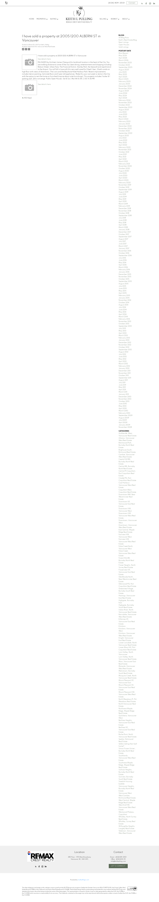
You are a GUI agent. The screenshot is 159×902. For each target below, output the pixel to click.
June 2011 (122, 385)
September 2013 (125, 326)
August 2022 (124, 135)
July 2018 (122, 218)
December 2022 (125, 126)
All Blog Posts (124, 38)
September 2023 (125, 107)
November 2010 (125, 399)
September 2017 (125, 237)
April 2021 (123, 159)
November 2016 (125, 251)
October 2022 (124, 131)
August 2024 (124, 91)
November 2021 (125, 150)
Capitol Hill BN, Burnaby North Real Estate (126, 461)
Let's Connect (118, 866)
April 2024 (123, 98)
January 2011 (124, 394)
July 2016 (122, 258)
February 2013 (124, 338)
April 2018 (122, 225)
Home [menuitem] (31, 19)
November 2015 (125, 277)
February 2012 (124, 366)
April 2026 (123, 58)
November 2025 (125, 63)
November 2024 (125, 88)
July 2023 (123, 112)
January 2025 (124, 84)
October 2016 (124, 253)
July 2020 (123, 173)
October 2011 (124, 375)
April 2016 (123, 265)
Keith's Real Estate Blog (128, 40)
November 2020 (125, 166)
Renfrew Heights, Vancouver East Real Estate (127, 723)
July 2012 (122, 354)
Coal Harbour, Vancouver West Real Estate (127, 485)
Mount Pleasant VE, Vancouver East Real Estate (127, 687)
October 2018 (124, 213)
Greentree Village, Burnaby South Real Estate (126, 591)
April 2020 (123, 178)
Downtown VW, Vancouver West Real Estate (127, 516)
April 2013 (123, 333)
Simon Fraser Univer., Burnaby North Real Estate (127, 751)
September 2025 (125, 67)
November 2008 (125, 427)
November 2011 (125, 373)
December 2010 (125, 397)
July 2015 (122, 286)
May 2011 (122, 387)
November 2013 (125, 321)
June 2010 (123, 404)
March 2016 (123, 267)
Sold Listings (124, 47)
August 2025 (124, 70)
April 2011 (122, 389)
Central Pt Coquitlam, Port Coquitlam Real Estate (127, 473)
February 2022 (124, 147)
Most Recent (123, 53)
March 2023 (123, 119)
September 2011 (125, 378)
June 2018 (123, 220)
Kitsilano (122, 626)
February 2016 (124, 269)
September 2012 (125, 350)
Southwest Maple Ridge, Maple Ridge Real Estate (126, 765)
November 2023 (125, 102)
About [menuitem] (125, 19)
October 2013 (124, 324)
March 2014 (123, 317)
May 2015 (122, 291)
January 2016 (124, 272)
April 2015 (123, 293)
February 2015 (124, 295)
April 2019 (123, 201)
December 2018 (125, 208)
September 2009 (125, 415)
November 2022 (125, 128)
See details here (44, 59)
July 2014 (122, 307)
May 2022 (123, 142)
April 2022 (123, 145)
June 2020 (123, 175)
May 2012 (122, 359)
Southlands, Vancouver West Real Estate (127, 758)
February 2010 (124, 413)
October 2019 (124, 187)
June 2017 (123, 244)
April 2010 (123, 408)
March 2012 (123, 364)
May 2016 (122, 262)
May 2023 (123, 117)
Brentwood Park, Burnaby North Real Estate (126, 445)
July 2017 (122, 241)
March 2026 (123, 60)
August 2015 (123, 284)
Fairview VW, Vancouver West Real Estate (127, 541)
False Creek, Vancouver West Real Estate (127, 553)
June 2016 (123, 260)
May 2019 (122, 199)
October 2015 (124, 279)
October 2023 (124, 105)
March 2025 (123, 79)
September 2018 (125, 215)
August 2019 (123, 192)
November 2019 (125, 185)
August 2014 (123, 305)
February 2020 (125, 183)
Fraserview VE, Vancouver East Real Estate (127, 572)
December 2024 (125, 86)
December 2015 (125, 274)
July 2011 (122, 382)
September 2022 (125, 133)
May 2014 (122, 312)
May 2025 (123, 74)
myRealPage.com (83, 879)
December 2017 (125, 232)
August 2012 (123, 352)
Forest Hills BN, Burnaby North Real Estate (126, 560)
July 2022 (123, 138)
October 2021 (124, 152)
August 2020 (124, 171)
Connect (132, 3)
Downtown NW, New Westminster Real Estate (127, 497)
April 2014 (123, 314)
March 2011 (123, 392)
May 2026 (123, 55)
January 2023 (124, 124)
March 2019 (123, 204)
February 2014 (124, 319)
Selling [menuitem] (102, 19)
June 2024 (123, 93)
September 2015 (125, 281)
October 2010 (124, 401)
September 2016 (125, 255)
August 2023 (124, 110)
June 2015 (123, 288)
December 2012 (125, 342)
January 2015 (124, 298)
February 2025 (125, 81)
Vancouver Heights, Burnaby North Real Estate (126, 788)
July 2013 (122, 328)
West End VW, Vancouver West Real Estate (41, 46)
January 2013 (124, 340)
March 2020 (124, 180)
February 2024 (124, 100)
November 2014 (125, 300)
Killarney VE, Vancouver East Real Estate (127, 621)
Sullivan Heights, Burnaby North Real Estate (126, 772)
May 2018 (122, 223)
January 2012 (124, 368)
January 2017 (124, 248)
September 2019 (125, 190)
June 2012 (123, 356)
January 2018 (124, 229)
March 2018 (123, 227)
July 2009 (123, 420)
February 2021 (124, 164)
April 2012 (123, 361)
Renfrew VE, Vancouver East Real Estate (127, 730)
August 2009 (124, 418)
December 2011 (124, 371)
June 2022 (123, 140)
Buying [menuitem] (53, 19)
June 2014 (123, 310)
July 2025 (123, 72)
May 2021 (122, 157)
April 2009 (123, 422)
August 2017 (123, 239)
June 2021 (123, 154)
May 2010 (122, 406)
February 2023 (124, 121)
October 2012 (124, 347)
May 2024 (123, 95)
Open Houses (124, 45)
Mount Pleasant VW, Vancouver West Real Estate (127, 694)
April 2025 (123, 77)
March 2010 (123, 411)
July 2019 (122, 194)
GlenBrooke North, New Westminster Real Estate (127, 579)
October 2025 (124, 65)
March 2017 (123, 246)
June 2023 (123, 114)
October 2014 (124, 302)
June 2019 (123, 197)
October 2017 (124, 234)
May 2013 (122, 331)
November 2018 (125, 211)
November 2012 (125, 345)
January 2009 (124, 425)
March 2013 (123, 335)
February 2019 (124, 206)
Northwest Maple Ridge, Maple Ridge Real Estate (126, 711)
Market (114, 19)
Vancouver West (125, 793)
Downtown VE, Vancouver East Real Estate (127, 504)
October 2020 (124, 168)
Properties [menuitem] (41, 19)
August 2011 (123, 380)
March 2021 (123, 161)
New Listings (124, 42)
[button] (142, 3)
